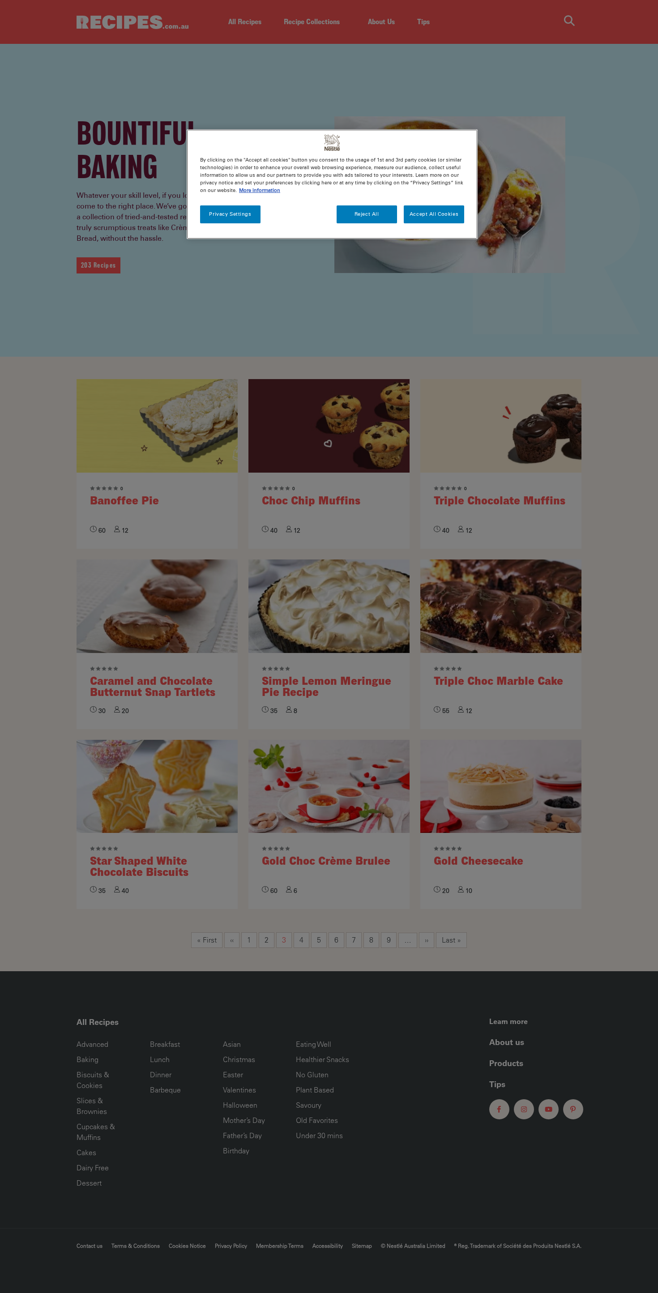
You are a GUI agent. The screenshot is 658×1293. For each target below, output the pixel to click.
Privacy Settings (230, 214)
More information (259, 190)
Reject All (367, 214)
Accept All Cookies (434, 214)
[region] (332, 184)
